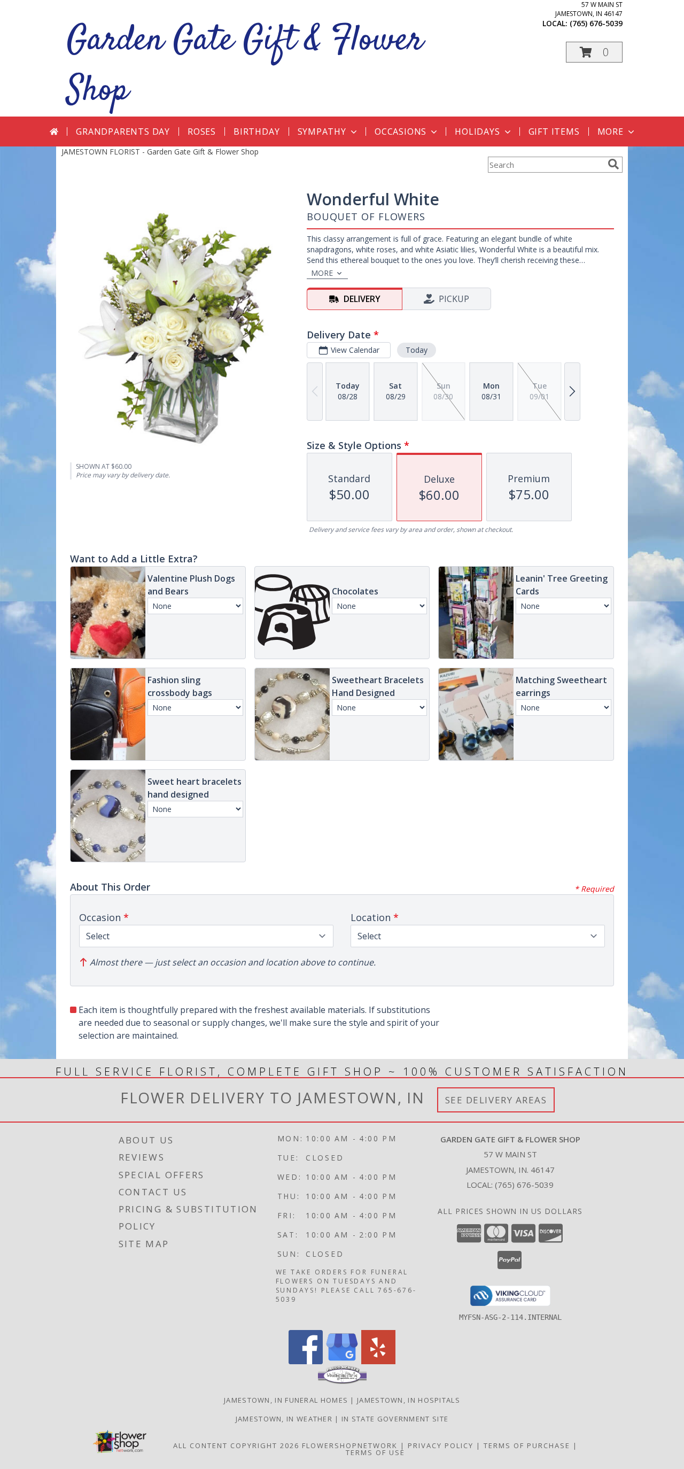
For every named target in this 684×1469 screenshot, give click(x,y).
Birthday (256, 131)
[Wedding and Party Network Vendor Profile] (342, 1381)
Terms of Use (375, 1452)
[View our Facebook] (306, 1361)
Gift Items (554, 131)
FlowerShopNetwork (350, 1445)
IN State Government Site (394, 1419)
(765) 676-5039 (596, 23)
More (610, 131)
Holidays (477, 131)
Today (417, 350)
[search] (613, 164)
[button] (594, 52)
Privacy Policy (440, 1445)
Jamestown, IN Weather (284, 1419)
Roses (202, 131)
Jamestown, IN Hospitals (408, 1400)
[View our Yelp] (378, 1361)
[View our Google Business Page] (342, 1361)
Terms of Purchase (527, 1445)
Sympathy (322, 131)
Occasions (400, 131)
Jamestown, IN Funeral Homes (286, 1400)
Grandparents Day (123, 131)
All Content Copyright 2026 (236, 1445)
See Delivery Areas (496, 1100)
